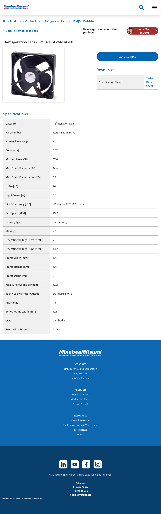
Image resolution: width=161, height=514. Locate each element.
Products (15, 21)
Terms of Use (80, 490)
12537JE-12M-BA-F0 (82, 21)
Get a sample (127, 56)
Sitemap (80, 482)
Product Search (80, 403)
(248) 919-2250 (80, 373)
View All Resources (80, 420)
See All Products (80, 394)
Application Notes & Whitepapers (80, 425)
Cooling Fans (32, 21)
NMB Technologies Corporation (80, 368)
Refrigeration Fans (56, 21)
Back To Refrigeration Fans (22, 31)
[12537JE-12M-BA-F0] (17, 7)
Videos (80, 434)
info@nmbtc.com (80, 378)
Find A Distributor (80, 399)
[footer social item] (63, 464)
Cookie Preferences (80, 494)
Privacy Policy (80, 486)
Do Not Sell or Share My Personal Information (22, 498)
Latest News (80, 429)
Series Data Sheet (149, 82)
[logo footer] (80, 355)
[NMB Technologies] (5, 21)
